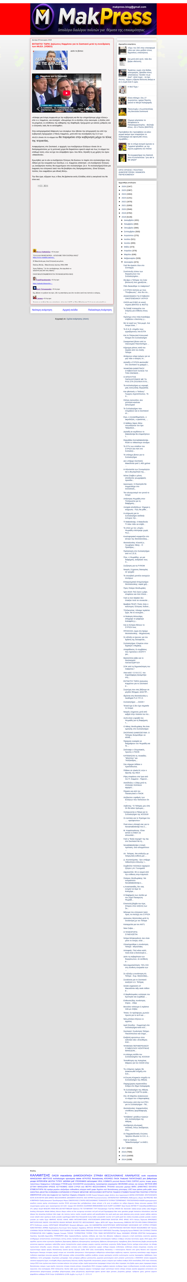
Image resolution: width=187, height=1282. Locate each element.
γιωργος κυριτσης (94, 1244)
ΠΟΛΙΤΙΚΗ (144, 1192)
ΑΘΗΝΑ (132, 1195)
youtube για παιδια (37, 1219)
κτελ (82, 1187)
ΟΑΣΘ (55, 1175)
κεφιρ (148, 1252)
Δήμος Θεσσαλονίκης (116, 1222)
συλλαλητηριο (59, 1178)
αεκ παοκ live (101, 1236)
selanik (37, 1217)
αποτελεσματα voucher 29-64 (58, 1203)
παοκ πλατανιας (151, 1260)
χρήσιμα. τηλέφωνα (132, 1271)
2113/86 (88, 1195)
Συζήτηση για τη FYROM (134, 566)
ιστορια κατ (62, 1252)
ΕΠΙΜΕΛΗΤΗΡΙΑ (36, 1189)
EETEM (133, 1206)
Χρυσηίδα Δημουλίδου (45, 1236)
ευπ (155, 1247)
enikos (69, 1211)
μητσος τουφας (145, 1181)
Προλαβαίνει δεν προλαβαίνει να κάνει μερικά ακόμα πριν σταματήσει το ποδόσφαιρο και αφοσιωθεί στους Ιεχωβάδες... (135, 135)
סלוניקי (67, 1274)
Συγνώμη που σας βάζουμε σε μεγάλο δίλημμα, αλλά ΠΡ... (136, 691)
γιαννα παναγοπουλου (69, 1244)
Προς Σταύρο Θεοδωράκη (134, 588)
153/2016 (80, 1206)
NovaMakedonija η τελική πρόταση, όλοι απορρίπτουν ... (136, 847)
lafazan (32, 1214)
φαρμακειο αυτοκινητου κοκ (147, 1269)
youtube (142, 1217)
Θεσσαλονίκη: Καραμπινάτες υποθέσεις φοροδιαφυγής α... (135, 1110)
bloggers (154, 1209)
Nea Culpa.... (129, 928)
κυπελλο (115, 1255)
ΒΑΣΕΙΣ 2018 (48, 1222)
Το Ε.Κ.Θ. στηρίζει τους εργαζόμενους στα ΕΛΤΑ (134, 330)
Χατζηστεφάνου (151, 1233)
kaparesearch (124, 1195)
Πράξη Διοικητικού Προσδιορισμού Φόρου (54, 1200)
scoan (32, 1217)
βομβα (144, 1241)
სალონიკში (78, 1274)
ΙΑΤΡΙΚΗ (91, 1198)
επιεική (135, 1247)
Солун (52, 1274)
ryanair (142, 1214)
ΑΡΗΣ (121, 1219)
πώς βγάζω (131, 1263)
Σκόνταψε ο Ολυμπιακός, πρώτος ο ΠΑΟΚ (134, 751)
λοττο (40, 1258)
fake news (117, 1211)
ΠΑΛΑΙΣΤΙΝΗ (134, 1192)
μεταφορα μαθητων (80, 1258)
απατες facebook (73, 1239)
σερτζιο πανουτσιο (56, 1266)
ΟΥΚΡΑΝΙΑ (34, 1230)
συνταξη (142, 1266)
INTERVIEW (42, 1181)
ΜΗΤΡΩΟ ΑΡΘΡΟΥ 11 (102, 1228)
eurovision (88, 1211)
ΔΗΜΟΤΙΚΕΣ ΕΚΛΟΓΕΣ (147, 1187)
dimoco (58, 1211)
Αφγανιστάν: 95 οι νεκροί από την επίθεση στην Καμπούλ (136, 873)
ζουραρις (77, 1249)
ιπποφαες (49, 1252)
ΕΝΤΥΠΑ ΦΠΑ (137, 1222)
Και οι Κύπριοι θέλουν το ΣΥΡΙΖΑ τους (134, 626)
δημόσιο (100, 1189)
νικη (48, 1195)
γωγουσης (112, 1244)
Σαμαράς (57, 1233)
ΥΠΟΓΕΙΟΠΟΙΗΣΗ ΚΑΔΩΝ (136, 1200)
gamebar (125, 1211)
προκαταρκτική (55, 1206)
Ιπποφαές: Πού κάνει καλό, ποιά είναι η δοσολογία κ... (135, 951)
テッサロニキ (87, 1274)
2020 (124, 209)
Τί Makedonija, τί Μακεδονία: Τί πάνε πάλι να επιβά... (135, 523)
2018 (124, 217)
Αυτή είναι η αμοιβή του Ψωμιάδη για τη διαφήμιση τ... (135, 720)
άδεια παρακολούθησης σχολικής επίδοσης (79, 1236)
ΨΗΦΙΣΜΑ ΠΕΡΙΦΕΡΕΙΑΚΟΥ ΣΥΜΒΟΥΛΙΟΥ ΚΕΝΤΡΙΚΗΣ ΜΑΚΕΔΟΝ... (136, 1048)
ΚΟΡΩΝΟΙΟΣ (64, 1192)
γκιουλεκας (104, 1244)
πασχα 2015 (34, 1263)
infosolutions (146, 1211)
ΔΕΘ (46, 1198)
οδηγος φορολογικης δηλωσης (67, 1260)
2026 (124, 186)
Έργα (46, 1219)
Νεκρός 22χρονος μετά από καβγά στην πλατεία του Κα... (136, 713)
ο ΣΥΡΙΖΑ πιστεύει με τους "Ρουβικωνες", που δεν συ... (136, 291)
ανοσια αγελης (42, 1203)
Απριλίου (128, 251)
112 (61, 1206)
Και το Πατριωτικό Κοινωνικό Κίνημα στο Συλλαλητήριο (135, 336)
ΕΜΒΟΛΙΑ (127, 1222)
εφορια (43, 1249)
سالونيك (72, 1274)
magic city (60, 1214)
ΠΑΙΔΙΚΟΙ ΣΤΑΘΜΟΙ (121, 1192)
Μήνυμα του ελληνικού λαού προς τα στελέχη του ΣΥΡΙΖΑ (136, 913)
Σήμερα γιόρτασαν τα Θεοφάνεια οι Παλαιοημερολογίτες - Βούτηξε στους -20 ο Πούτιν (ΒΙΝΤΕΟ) (141, 123)
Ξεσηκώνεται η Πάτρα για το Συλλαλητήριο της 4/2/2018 (135, 813)
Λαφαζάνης (82, 1228)
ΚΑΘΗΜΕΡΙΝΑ (97, 1225)
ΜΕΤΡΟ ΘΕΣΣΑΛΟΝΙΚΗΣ (95, 1187)
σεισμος (141, 1184)
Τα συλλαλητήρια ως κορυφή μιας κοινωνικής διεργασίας (135, 386)
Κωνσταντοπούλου (100, 1198)
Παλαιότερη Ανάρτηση (100, 309)
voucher (108, 1217)
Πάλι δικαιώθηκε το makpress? (136, 286)
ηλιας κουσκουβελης (97, 1249)
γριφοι (93, 1189)
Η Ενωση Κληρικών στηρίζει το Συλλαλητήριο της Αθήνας (136, 1078)
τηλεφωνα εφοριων (85, 1269)
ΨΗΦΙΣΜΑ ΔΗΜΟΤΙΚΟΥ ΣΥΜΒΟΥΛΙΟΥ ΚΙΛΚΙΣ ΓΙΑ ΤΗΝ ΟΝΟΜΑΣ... (135, 370)
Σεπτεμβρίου (129, 231)
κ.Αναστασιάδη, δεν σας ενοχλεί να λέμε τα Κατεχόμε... (133, 889)
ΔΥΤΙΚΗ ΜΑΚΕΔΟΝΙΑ (39, 1187)
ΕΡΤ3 (32, 1225)
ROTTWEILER (67, 1209)
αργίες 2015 (144, 1239)
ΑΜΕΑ (71, 1219)
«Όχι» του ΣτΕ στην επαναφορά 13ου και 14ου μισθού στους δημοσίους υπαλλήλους (141, 50)
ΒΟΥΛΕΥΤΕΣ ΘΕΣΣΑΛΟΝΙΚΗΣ (83, 1222)
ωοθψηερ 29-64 (44, 1274)
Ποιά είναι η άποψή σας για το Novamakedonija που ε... (136, 825)
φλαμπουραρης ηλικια (67, 1271)
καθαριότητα (100, 1252)
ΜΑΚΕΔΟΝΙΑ (36, 1178)
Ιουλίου (127, 239)
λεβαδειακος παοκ (150, 1255)
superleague (66, 1217)
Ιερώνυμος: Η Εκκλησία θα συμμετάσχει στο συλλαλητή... (134, 486)
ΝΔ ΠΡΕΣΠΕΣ (148, 1198)
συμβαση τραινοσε (108, 1266)
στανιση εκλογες (75, 1266)
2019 (124, 213)
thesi (77, 1217)
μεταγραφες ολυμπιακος (51, 1258)
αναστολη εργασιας (150, 1236)
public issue (152, 1189)
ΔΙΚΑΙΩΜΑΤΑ (71, 1198)
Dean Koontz (126, 1206)
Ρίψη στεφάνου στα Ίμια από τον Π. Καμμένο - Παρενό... (135, 777)
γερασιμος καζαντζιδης (52, 1244)
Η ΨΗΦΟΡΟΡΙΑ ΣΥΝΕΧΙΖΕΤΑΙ (130, 933)
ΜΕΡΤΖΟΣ (47, 1178)
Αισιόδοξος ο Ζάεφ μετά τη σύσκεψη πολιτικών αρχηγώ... (134, 785)
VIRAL (100, 1181)
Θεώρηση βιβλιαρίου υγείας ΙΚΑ (81, 1225)
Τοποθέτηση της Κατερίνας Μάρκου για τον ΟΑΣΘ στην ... (136, 1062)
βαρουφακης (67, 1241)
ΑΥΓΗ (131, 1219)
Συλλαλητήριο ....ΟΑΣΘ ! (134, 702)
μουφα (33, 1181)
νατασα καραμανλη (150, 1258)
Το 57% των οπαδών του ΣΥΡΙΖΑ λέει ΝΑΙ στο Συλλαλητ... (134, 448)
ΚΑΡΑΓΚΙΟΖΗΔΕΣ (122, 1225)
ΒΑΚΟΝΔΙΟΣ (152, 1219)
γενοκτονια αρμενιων (37, 1244)
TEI (81, 1209)
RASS (53, 1209)
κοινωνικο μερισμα (123, 1187)
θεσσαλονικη (97, 1178)
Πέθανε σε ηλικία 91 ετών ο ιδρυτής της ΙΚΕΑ (135, 771)
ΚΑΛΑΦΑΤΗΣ (78, 1184)
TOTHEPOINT (88, 1209)
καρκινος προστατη (130, 1252)
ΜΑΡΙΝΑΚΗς (124, 1198)
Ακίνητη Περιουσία (140, 1219)
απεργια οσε (83, 1239)
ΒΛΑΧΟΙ (62, 1222)
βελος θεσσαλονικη (134, 1241)
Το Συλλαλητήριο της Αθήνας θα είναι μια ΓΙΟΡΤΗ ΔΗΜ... (136, 1091)
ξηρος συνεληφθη (50, 1260)
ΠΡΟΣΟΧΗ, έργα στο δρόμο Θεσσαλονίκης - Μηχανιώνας (136, 632)
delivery (52, 1211)
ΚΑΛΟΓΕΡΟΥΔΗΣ (109, 1225)
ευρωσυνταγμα (35, 1249)
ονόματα (110, 1260)
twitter (95, 1217)
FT (138, 1206)
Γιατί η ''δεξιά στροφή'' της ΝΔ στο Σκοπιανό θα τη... (135, 840)
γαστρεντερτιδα (151, 1241)
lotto (54, 1214)
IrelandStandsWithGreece (148, 1206)
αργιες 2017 (152, 1239)
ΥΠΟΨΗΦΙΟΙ (80, 1181)
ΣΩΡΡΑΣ (135, 1181)
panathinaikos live (102, 1214)
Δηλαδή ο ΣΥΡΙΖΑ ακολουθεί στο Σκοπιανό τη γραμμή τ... (136, 363)
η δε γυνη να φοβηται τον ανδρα (115, 1203)
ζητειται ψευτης (68, 1249)
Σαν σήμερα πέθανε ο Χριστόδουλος (132, 765)
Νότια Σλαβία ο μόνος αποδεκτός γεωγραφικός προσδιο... (134, 478)
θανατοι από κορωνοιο (149, 1249)
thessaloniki (83, 1217)
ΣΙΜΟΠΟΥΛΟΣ (74, 1200)
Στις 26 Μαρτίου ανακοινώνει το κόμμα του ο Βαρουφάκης (136, 1097)
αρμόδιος (33, 1241)
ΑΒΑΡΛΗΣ (52, 1219)
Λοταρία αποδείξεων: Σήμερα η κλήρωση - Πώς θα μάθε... (136, 508)
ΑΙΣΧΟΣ (59, 1219)
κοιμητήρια (41, 1255)
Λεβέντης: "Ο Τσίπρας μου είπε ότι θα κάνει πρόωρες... (136, 807)
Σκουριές (63, 1233)
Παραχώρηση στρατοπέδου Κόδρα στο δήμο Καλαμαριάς (136, 1085)
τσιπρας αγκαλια (131, 1269)
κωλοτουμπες (123, 1255)
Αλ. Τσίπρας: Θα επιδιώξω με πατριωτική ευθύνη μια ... (136, 854)
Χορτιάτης (33, 1236)
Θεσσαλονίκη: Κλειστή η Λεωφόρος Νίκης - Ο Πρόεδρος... (133, 545)
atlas (148, 1209)
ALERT (110, 1206)
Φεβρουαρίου (130, 258)
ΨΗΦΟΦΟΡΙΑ (59, 1236)
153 (74, 1206)
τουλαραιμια (96, 1269)
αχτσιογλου (51, 1241)
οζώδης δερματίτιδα (85, 1260)
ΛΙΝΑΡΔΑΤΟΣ (132, 1175)
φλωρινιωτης (80, 1271)
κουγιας (101, 1255)
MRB (155, 1184)
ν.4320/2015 (138, 1258)
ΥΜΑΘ (100, 1233)
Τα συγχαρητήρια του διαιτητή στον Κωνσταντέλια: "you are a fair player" (141, 157)
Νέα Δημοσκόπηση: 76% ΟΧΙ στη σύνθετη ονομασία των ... (136, 967)
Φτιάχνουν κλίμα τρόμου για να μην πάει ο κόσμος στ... (136, 357)
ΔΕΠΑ (103, 1222)
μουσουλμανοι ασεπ (111, 1258)
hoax (134, 1189)
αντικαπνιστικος (45, 1239)
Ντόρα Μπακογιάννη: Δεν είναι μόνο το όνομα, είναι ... (136, 939)
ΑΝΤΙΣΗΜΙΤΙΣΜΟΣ (80, 1219)
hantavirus (137, 1211)
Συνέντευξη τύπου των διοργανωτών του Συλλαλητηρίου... (133, 273)
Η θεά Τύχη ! (133, 87)
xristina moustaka (133, 1217)
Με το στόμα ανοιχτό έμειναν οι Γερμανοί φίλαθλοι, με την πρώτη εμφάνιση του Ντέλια (141, 146)
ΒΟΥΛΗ (41, 1198)
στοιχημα (99, 1266)
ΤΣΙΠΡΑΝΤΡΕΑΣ (79, 1233)
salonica (154, 1214)
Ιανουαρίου (129, 262)
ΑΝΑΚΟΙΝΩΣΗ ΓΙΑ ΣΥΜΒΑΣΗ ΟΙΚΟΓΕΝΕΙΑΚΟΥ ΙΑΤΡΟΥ (136, 297)
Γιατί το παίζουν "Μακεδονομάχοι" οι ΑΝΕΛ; (135, 1141)
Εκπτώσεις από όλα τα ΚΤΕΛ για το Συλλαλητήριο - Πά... (135, 1103)
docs (117, 1195)
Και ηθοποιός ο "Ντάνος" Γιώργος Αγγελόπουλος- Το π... (135, 393)
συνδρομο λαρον (121, 1266)
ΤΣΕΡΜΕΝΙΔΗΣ (120, 1200)
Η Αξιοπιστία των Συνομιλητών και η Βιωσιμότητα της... (136, 470)
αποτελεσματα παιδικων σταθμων (112, 1239)
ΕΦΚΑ (128, 1181)
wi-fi (113, 1217)
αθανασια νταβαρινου (114, 1236)
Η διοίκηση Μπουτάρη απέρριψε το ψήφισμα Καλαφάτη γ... (133, 618)
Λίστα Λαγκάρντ (72, 1228)
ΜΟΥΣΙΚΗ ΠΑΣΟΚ (129, 1228)
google (131, 1211)
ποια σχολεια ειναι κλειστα (48, 1263)
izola (152, 1211)
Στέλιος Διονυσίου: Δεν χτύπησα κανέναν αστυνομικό (133, 402)
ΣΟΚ (141, 1230)
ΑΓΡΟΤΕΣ (86, 1178)
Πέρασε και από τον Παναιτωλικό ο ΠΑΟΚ (133, 792)
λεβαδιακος (34, 1258)
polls (145, 1189)
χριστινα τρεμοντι (151, 1271)
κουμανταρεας (35, 1206)
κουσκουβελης (89, 1184)
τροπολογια (110, 1269)
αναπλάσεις (139, 1236)
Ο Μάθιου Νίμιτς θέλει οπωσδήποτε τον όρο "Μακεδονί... (133, 425)
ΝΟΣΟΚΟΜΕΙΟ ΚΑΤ (144, 1228)
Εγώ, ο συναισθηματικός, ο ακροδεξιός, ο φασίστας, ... (135, 418)
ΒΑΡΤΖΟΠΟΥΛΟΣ (36, 1222)
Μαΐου (127, 247)
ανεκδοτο (33, 1203)
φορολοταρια (90, 1271)
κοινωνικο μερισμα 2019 (148, 1203)
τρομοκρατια (112, 1184)
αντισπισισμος (56, 1239)
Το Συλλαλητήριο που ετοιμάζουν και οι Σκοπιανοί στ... (135, 410)
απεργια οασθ (85, 1189)
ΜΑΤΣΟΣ (90, 1228)
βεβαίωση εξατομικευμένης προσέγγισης (86, 1241)
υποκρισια (81, 1195)
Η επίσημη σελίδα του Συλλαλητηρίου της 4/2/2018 (136, 1055)
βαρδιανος (58, 1241)
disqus (64, 1211)
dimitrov (112, 1195)
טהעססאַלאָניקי (59, 1274)
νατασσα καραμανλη (37, 1260)
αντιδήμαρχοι (34, 1239)
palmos (140, 1189)
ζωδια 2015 (85, 1249)
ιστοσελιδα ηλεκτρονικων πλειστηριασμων (81, 1252)
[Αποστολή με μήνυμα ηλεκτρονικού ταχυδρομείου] (39, 186)
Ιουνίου (127, 243)
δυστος (129, 1244)
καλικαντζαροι (110, 1252)
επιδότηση (128, 1247)
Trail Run (111, 1209)
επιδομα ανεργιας (109, 1247)
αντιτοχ (63, 1239)
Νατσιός (154, 1228)
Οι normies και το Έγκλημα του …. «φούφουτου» (136, 819)
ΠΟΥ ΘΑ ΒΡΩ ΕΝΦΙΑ (78, 1230)
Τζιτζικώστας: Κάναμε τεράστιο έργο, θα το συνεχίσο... (136, 611)
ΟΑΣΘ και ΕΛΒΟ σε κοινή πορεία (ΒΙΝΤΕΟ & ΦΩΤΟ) (135, 303)
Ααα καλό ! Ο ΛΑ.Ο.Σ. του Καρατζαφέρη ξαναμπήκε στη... (134, 675)
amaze (139, 1209)
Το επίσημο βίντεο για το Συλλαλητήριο (133, 456)
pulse (70, 1184)
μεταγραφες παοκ (66, 1258)
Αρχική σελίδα (70, 309)
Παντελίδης (116, 1230)
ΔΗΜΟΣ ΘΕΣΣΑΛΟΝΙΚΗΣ (57, 1198)
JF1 (31, 1209)
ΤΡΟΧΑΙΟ (111, 1187)
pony (132, 1214)
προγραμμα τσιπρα (104, 1263)
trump (90, 1217)
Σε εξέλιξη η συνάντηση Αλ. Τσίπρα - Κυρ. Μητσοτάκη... (136, 975)
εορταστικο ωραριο (95, 1247)
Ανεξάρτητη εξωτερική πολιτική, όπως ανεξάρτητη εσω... (135, 1127)
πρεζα (86, 1263)
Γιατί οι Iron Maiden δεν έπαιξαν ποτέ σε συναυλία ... (136, 599)
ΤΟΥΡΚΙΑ (111, 1200)
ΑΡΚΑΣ (126, 1219)
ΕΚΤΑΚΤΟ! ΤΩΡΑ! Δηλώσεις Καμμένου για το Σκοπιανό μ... (135, 683)
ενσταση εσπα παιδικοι (79, 1247)
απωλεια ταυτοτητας (132, 1239)
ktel (155, 1211)
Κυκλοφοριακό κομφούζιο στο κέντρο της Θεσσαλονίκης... (136, 537)
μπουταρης (123, 1189)
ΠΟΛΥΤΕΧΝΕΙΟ (65, 1230)
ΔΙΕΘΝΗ (66, 1181)
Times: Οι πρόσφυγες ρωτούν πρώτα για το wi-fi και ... (136, 1014)
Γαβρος (97, 1222)
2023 (124, 198)
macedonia (66, 1175)
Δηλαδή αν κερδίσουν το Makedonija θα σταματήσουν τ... (136, 434)
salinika (148, 1214)
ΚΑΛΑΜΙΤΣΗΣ (40, 1175)
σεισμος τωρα (45, 1266)
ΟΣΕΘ (70, 1187)
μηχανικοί (100, 1258)
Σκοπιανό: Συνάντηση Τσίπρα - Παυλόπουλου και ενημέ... (136, 1032)
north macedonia (149, 1176)
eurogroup (80, 1211)
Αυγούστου (129, 235)
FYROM (64, 1184)
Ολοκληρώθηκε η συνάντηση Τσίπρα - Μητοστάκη (135, 945)
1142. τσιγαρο (68, 1206)
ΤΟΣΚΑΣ (70, 1233)
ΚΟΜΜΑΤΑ (107, 1181)
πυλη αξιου (115, 1263)
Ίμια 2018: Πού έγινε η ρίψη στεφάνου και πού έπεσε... (135, 593)
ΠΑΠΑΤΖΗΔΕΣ (135, 1178)
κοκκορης (66, 1255)
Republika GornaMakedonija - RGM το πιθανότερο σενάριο (136, 441)
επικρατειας (142, 1247)
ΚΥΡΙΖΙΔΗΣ (74, 1192)
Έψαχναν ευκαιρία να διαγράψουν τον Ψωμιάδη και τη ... (136, 743)
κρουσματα (70, 1178)
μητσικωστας (91, 1258)
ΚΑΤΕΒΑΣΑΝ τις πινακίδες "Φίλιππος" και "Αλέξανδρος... (134, 758)
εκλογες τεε (147, 1244)
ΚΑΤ (140, 1225)
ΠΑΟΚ (116, 1178)
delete (78, 1178)
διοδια (119, 1244)
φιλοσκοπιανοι (35, 1271)
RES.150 (59, 1209)
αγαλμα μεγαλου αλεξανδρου (58, 1189)
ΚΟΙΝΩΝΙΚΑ (54, 1192)
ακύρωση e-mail (128, 1236)
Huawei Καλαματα (98, 1195)
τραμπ (103, 1269)
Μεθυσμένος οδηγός (136, 1198)
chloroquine (40, 1211)
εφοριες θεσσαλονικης (54, 1249)
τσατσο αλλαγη (119, 1269)
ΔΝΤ (106, 1222)
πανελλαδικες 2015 (138, 1260)
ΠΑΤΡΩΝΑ (47, 1230)
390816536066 (97, 1206)
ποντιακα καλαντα (63, 1263)
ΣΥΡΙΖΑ (77, 1187)
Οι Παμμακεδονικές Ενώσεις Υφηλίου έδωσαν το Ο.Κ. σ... (136, 1135)
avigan (107, 1195)
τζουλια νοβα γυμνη (71, 1269)
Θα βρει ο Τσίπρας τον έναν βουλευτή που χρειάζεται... (135, 281)
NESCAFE (47, 1209)
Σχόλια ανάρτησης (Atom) (78, 319)
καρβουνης (119, 1252)
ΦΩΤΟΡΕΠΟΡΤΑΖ (109, 1233)
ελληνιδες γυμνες (46, 1247)
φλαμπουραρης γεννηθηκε (50, 1271)
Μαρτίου (128, 254)
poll (72, 1181)
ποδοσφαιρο (56, 1184)
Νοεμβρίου (129, 224)
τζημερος (73, 1195)
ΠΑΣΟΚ (40, 1230)
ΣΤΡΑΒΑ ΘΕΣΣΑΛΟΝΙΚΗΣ (108, 1175)
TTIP (95, 1209)
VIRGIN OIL (119, 1209)
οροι (114, 1260)
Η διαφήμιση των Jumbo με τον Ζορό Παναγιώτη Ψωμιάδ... (135, 897)
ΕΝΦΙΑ (144, 1222)
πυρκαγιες (122, 1263)
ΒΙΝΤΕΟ (56, 1222)
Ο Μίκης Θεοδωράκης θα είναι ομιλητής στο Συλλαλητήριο (136, 727)
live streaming (41, 1214)
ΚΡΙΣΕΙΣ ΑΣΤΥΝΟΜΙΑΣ (58, 1187)
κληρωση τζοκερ (133, 1203)
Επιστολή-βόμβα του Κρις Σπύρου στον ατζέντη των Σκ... (135, 905)
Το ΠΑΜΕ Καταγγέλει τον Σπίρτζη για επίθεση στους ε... (135, 310)
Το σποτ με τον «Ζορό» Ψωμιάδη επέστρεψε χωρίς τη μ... (135, 530)
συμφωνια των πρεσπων (59, 1195)
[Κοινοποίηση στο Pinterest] (47, 186)
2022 (124, 202)
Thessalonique (102, 1209)
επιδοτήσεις (120, 1247)
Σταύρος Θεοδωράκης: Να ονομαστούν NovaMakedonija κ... (134, 880)
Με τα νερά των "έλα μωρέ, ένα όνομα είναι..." (136, 324)
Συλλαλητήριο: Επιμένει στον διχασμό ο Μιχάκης (135, 644)
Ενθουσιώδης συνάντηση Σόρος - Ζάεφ (134, 1001)
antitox (144, 1209)
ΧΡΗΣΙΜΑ (134, 1233)
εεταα (141, 1244)
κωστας (131, 1255)
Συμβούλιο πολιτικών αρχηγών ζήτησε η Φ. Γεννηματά (136, 867)
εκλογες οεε (132, 1184)
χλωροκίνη (121, 1271)
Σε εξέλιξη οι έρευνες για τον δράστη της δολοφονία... (135, 638)
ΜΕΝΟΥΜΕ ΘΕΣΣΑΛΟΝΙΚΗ (91, 1192)
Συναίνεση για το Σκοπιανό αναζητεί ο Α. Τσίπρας (134, 981)
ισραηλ (55, 1252)
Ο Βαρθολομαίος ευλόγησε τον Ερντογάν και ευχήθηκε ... (136, 995)
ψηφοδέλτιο (34, 1274)
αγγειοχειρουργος (151, 1200)
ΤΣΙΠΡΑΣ (89, 1233)
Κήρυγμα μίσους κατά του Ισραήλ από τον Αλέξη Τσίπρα (134, 350)
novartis (83, 1214)
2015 (124, 1156)
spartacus (47, 1217)
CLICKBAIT (117, 1206)
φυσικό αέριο (105, 1271)
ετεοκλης (150, 1247)
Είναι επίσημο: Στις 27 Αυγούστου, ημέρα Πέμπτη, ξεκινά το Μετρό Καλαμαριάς (140, 100)
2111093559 (88, 1206)
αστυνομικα (92, 1181)
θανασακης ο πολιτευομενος (115, 1249)
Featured (124, 1178)
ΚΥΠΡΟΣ (146, 1225)
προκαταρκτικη (101, 1184)
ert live (74, 1211)
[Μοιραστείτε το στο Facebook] (45, 186)
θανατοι (123, 1181)
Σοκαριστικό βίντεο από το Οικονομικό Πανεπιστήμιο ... (136, 342)
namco (72, 1214)
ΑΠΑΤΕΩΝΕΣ (139, 1195)
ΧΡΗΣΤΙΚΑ (141, 1233)
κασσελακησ (141, 1252)
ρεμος (137, 1263)
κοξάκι (72, 1255)
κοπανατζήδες (80, 1255)
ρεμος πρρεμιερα (145, 1263)
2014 (124, 1159)
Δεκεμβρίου (129, 220)
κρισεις (42, 1206)
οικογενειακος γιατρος (99, 1260)
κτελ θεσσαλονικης (111, 1189)
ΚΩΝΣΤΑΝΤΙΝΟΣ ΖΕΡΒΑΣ (39, 1228)
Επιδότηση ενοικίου (41, 1225)
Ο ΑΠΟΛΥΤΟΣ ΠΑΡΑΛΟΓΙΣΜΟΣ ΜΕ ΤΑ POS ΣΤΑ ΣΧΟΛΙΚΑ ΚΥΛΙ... (136, 379)
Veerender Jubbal (130, 1209)
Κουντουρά (63, 1228)
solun (42, 1217)
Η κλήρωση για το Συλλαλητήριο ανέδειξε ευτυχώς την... (133, 515)
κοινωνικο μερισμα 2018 (54, 1255)
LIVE (130, 1189)
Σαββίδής (49, 1233)
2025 (124, 190)
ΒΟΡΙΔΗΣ (69, 1222)
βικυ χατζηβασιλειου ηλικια (87, 1203)
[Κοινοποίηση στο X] (43, 186)
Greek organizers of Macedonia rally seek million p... (136, 988)
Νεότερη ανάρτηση (42, 309)
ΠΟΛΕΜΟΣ (55, 1230)
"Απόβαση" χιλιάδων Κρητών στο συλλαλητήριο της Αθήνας (135, 1119)
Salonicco (76, 1209)
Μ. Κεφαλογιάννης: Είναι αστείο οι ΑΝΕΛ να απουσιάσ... (134, 832)
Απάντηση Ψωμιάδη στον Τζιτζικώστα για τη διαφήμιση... (134, 501)
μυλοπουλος (129, 1258)
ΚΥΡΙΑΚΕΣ (153, 1225)
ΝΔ (45, 1189)
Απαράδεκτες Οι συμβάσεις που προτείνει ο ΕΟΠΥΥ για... (135, 651)
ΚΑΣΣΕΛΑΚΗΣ (134, 1225)
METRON (148, 1184)
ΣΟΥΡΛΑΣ (146, 1230)
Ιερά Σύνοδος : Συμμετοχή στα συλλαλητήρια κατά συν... (136, 1026)
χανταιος (114, 1271)
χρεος (142, 1271)
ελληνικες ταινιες (58, 1247)
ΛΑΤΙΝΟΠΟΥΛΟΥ (113, 1198)
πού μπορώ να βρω (76, 1263)
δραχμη (124, 1244)
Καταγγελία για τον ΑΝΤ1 (134, 924)
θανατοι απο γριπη (133, 1249)
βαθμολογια (152, 1178)
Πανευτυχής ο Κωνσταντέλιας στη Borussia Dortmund (140, 110)
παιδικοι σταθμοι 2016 (124, 1260)
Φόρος (119, 1233)
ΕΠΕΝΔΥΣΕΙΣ (152, 1222)
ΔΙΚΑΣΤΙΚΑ (44, 1192)
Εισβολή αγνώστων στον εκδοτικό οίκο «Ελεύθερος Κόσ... (135, 1039)
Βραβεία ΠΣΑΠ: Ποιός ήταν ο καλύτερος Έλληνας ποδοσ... (136, 605)
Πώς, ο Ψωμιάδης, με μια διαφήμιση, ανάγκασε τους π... (135, 559)
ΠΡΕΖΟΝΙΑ (90, 1230)
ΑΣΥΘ (37, 1198)
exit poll (95, 1211)
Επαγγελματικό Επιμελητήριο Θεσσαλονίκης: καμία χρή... (135, 583)
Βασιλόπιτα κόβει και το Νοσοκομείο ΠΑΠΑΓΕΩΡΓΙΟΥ (133, 660)
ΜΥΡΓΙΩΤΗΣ (107, 1192)
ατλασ (44, 1241)
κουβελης (95, 1255)
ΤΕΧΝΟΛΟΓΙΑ (103, 1200)
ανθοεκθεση (74, 1189)
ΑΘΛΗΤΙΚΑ (34, 1192)
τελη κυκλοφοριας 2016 (46, 1269)
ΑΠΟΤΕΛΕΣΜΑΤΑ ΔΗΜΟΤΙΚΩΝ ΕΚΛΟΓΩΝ (103, 1219)
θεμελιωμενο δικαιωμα (37, 1252)
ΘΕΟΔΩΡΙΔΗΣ (64, 1225)
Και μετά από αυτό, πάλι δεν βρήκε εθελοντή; (140, 60)
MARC (134, 1187)
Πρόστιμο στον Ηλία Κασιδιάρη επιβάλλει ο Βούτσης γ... (136, 318)
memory (67, 1214)
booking (33, 1211)
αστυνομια (73, 1203)
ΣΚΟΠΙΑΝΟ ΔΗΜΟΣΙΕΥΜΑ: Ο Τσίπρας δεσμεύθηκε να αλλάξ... (136, 735)
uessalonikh (101, 1217)
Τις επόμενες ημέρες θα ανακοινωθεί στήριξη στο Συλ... (134, 1071)
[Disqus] (72, 219)
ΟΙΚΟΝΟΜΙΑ (123, 1184)
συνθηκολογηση (133, 1266)
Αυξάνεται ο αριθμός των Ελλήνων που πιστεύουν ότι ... (136, 799)
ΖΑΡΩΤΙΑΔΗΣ (53, 1225)
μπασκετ (121, 1258)
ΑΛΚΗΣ (65, 1219)
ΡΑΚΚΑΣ (136, 1230)
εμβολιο (67, 1247)
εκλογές (99, 1203)
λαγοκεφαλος (139, 1255)
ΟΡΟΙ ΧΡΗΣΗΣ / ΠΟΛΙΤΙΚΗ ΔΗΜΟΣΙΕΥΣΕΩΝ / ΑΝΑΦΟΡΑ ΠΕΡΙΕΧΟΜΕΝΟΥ (132, 172)
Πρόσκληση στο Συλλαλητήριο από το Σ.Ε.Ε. (136, 552)
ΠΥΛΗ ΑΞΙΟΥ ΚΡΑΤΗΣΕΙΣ (102, 1230)
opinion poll (91, 1214)
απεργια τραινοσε (94, 1239)
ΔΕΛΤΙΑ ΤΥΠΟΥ (55, 1181)
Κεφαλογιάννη (53, 1228)
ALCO (105, 1206)
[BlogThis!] (41, 186)
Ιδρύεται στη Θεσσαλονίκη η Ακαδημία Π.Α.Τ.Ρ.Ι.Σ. (135, 697)
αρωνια (39, 1241)
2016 (124, 1152)
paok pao (116, 1214)
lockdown (49, 1214)
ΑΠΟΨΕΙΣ (108, 1178)
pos (144, 1178)
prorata (137, 1214)
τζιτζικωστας (59, 1269)
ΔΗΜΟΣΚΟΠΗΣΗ (82, 1175)
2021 (124, 205)
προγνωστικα (92, 1263)
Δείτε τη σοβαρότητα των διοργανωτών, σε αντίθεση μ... (135, 959)
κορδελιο (88, 1255)
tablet (73, 1217)
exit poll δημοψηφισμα (106, 1211)
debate (47, 1211)
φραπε (97, 1271)
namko (78, 1214)
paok (110, 1214)
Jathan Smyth (38, 1209)
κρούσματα (108, 1255)
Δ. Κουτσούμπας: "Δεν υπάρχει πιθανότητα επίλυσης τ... (136, 861)
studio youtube (57, 1217)
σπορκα (66, 1266)
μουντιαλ (116, 1181)
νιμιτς (47, 1206)
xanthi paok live (120, 1217)
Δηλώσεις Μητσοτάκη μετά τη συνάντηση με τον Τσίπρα (136, 919)
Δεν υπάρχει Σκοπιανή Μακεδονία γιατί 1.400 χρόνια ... (136, 463)
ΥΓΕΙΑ (95, 1233)
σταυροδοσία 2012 (88, 1266)
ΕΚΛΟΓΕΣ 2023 (81, 1198)
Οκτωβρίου (129, 228)
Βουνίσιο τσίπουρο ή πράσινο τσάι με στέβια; (136, 1008)
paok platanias (125, 1214)
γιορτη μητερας (82, 1244)
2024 (124, 194)
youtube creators (151, 1217)
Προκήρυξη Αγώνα (126, 1230)
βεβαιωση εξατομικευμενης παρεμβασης (113, 1241)
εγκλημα (135, 1244)
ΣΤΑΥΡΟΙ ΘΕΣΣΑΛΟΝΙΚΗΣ (88, 1200)
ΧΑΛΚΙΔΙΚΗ (126, 1233)
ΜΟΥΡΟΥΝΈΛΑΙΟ (116, 1228)
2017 (124, 1148)
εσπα (44, 1195)
